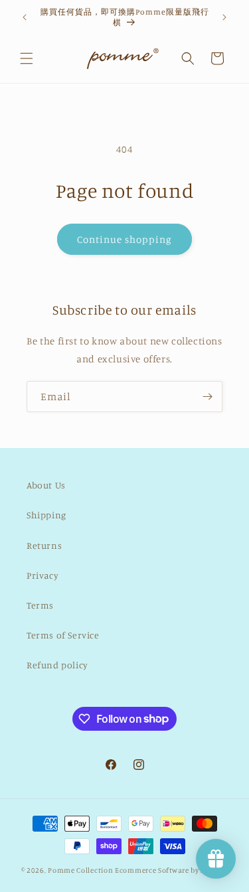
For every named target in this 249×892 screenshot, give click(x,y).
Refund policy (57, 664)
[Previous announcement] (24, 17)
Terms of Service (63, 634)
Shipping (46, 514)
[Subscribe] (207, 396)
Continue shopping (124, 239)
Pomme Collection (80, 870)
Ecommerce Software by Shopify (171, 870)
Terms (40, 605)
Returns (44, 545)
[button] (26, 58)
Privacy (42, 575)
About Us (46, 484)
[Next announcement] (224, 17)
